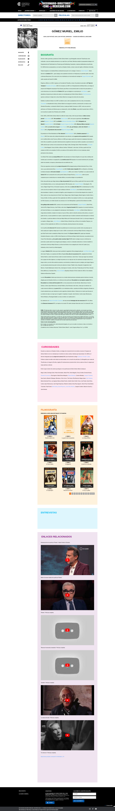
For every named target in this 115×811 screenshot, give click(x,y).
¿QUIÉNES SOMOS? (29, 10)
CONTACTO (81, 10)
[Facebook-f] (92, 808)
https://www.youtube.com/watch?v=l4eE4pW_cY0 (52, 756)
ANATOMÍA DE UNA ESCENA (57, 10)
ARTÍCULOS (42, 10)
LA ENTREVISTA (71, 10)
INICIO (19, 10)
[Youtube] (95, 808)
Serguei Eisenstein (86, 76)
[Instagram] (89, 808)
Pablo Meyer (29, 809)
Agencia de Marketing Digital (52, 809)
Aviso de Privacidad (59, 807)
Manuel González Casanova (56, 300)
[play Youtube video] (67, 560)
